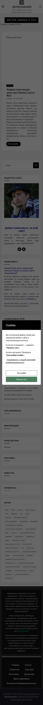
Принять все (21, 379)
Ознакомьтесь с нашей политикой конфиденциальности (20, 361)
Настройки (21, 373)
